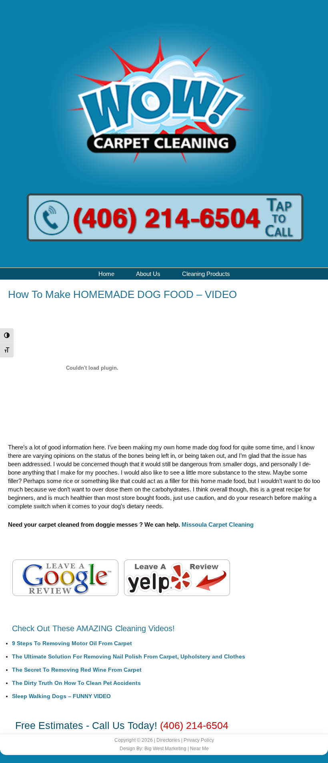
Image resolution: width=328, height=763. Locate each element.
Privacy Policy (199, 740)
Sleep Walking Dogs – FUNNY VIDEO (61, 696)
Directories (168, 740)
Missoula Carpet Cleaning (218, 524)
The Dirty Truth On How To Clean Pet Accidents (76, 683)
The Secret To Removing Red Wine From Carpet (77, 669)
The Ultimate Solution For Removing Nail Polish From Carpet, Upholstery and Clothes (128, 656)
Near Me (199, 748)
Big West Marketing (165, 748)
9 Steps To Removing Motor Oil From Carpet (72, 643)
